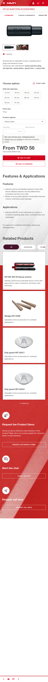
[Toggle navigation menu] (3, 3)
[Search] (43, 3)
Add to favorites (25, 164)
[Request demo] (8, 679)
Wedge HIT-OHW (12, 316)
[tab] (9, 15)
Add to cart (25, 158)
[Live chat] (13, 679)
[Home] (11, 3)
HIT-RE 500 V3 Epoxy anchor (18, 277)
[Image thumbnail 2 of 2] (22, 47)
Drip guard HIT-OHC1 (14, 352)
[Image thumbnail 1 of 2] (9, 47)
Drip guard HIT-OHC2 (14, 389)
